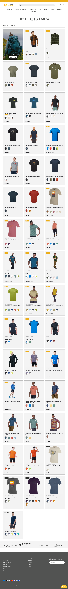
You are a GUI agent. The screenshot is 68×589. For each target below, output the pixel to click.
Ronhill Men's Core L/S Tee (10, 370)
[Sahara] (30, 210)
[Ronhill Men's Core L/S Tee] (13, 359)
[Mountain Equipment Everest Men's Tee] (34, 294)
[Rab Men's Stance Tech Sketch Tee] (34, 102)
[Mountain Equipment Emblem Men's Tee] (54, 294)
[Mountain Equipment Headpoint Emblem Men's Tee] (34, 390)
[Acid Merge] (30, 373)
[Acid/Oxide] (12, 534)
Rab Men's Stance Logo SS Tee (11, 113)
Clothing (30, 564)
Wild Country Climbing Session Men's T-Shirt (54, 498)
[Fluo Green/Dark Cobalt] (30, 469)
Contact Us (5, 560)
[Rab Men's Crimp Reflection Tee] (34, 165)
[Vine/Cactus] (36, 276)
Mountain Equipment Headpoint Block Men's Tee (33, 338)
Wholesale (5, 575)
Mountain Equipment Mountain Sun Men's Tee (13, 273)
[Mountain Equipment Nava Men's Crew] (34, 260)
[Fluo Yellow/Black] (12, 373)
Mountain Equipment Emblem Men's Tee (54, 306)
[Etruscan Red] (48, 244)
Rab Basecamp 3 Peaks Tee (32, 145)
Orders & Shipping (7, 562)
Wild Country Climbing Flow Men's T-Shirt (54, 208)
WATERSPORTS (31, 9)
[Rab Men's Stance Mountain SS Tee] (54, 71)
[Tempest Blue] (36, 54)
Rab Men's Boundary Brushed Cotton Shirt (34, 50)
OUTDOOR (15, 9)
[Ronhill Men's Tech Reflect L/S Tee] (13, 390)
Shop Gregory (13, 57)
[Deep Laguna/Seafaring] (18, 534)
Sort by (11, 25)
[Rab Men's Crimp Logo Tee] (34, 196)
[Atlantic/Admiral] (48, 148)
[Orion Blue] (30, 85)
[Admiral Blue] (54, 244)
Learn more (42, 0)
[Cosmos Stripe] (33, 244)
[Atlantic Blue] (9, 342)
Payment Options (7, 566)
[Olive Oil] (18, 310)
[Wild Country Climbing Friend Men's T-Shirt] (13, 228)
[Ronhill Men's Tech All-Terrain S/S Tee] (13, 454)
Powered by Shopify (14, 585)
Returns (5, 564)
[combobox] (37, 5)
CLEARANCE (34, 11)
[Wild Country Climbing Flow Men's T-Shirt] (54, 196)
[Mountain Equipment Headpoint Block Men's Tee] (34, 326)
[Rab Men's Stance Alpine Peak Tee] (13, 134)
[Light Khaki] (51, 179)
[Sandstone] (36, 501)
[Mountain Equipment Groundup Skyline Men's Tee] (13, 326)
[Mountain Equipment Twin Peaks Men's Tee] (13, 422)
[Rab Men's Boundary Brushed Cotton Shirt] (34, 38)
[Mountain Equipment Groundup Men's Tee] (34, 228)
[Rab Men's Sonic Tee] (13, 71)
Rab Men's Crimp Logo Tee (31, 207)
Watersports (30, 562)
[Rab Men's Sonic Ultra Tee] (13, 196)
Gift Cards (5, 577)
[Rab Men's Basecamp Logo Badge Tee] (54, 165)
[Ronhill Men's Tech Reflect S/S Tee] (54, 359)
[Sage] (57, 244)
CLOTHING (39, 9)
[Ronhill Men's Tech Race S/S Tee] (34, 454)
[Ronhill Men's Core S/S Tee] (54, 326)
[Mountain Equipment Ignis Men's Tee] (54, 134)
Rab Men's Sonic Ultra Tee (10, 207)
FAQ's (4, 558)
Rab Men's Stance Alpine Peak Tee (12, 145)
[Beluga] (9, 85)
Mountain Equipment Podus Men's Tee (33, 434)
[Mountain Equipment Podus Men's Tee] (34, 422)
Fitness (29, 566)
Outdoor (30, 560)
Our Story (5, 568)
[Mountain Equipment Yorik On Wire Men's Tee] (13, 294)
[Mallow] (54, 212)
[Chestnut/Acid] (54, 341)
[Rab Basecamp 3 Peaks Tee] (34, 134)
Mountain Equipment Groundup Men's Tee (33, 240)
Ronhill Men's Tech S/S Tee (10, 531)
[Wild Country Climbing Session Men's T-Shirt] (54, 485)
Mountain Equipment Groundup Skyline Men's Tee (12, 338)
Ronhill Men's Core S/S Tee (52, 337)
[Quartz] (60, 212)
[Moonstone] (57, 212)
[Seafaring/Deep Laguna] (15, 534)
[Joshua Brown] (27, 504)
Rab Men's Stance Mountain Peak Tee (54, 113)
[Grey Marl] (51, 116)
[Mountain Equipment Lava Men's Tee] (54, 422)
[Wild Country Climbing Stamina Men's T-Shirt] (54, 454)
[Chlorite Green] (33, 54)
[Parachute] (9, 244)
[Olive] (33, 85)
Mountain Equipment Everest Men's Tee (34, 306)
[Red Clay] (12, 85)
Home (4, 14)
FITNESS (46, 9)
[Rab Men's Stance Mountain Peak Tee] (54, 102)
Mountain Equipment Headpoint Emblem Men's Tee (33, 402)
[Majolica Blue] (6, 276)
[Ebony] (30, 54)
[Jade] (51, 212)
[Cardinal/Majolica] (33, 276)
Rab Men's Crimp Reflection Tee (33, 176)
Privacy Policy (6, 572)
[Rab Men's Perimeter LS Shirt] (54, 38)
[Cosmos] (54, 148)
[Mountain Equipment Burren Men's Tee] (54, 390)
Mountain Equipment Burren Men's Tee (54, 402)
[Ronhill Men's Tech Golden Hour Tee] (34, 359)
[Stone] (36, 85)
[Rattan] (51, 405)
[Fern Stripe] (27, 244)
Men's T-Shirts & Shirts (9, 14)
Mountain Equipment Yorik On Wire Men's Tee (13, 306)
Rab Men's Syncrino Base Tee (32, 82)
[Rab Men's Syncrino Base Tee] (34, 71)
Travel (29, 568)
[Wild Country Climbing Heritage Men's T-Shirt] (13, 485)
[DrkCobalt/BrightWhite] (51, 341)
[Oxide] (9, 469)
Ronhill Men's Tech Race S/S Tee (33, 465)
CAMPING (8, 9)
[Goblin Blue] (15, 276)
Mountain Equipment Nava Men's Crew (33, 273)
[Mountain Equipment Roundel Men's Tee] (54, 260)
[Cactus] (18, 276)
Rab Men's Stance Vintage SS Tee (12, 176)
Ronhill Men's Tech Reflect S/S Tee (54, 370)
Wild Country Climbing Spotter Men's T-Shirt (34, 498)
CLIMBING (22, 9)
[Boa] (54, 310)
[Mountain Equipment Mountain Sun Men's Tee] (13, 260)
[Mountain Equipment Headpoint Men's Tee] (54, 228)
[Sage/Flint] (30, 342)
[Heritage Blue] (57, 277)
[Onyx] (33, 501)
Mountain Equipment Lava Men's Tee (54, 433)
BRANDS (59, 9)
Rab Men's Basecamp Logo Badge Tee (54, 176)
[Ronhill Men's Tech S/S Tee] (13, 520)
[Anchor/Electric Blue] (9, 534)
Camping (30, 558)
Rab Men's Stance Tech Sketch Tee (33, 113)
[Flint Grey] (33, 405)
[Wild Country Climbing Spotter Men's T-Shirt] (34, 485)
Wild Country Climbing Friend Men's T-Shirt (13, 240)
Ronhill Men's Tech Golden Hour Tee (33, 370)
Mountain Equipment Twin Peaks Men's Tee (12, 434)
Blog (4, 570)
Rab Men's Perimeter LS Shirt (53, 49)
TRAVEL (52, 9)
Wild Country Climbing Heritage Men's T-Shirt (12, 498)
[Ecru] (9, 117)
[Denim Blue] (51, 277)
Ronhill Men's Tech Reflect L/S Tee (12, 401)
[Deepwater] (30, 501)
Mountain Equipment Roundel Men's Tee (54, 273)
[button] (64, 5)
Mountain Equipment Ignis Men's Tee (54, 145)
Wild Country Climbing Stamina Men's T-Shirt (53, 466)
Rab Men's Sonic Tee (9, 82)
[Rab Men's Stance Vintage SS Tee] (13, 165)
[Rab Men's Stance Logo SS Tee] (13, 102)
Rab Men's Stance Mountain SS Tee (54, 82)
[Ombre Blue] (9, 276)
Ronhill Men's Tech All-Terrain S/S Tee (13, 465)
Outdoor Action (8, 585)
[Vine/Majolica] (57, 148)
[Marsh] (39, 501)
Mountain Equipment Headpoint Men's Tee (53, 240)
